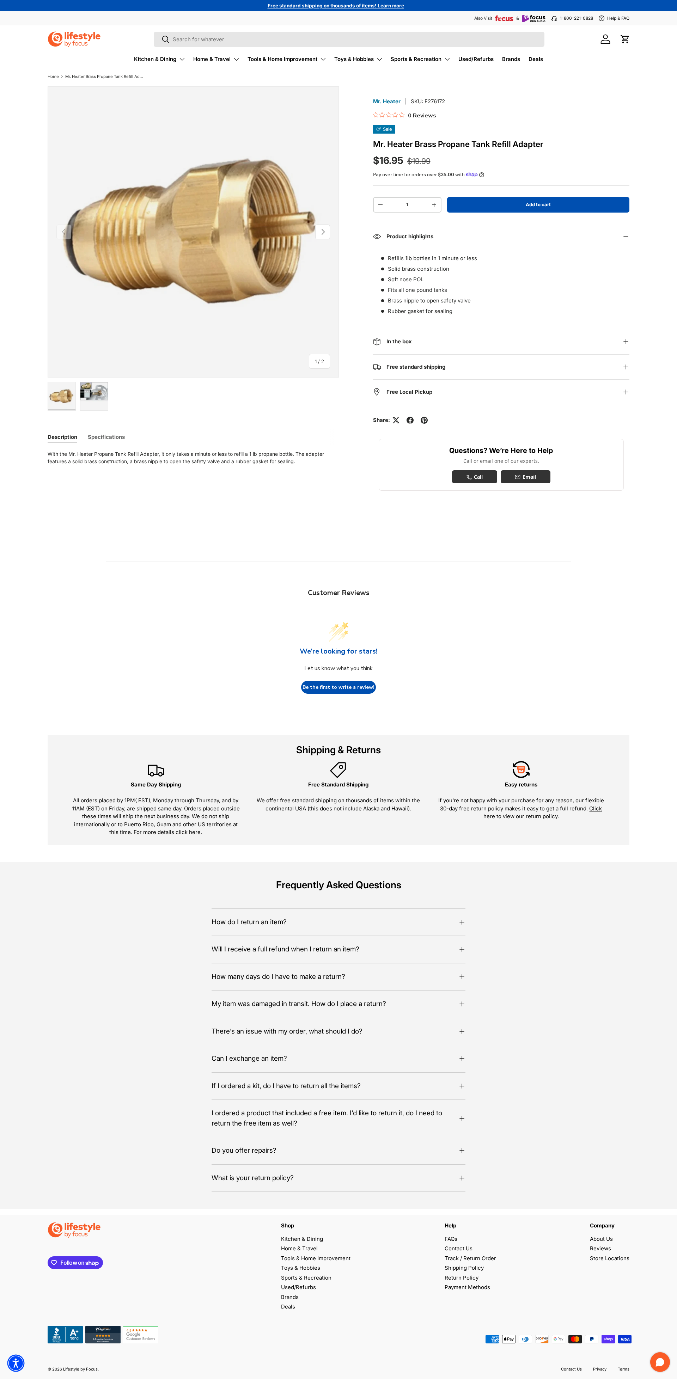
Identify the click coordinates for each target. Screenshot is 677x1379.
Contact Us (458, 1248)
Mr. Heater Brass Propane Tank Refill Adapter (105, 76)
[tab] (62, 437)
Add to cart (538, 204)
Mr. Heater (387, 101)
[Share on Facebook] (410, 420)
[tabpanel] (193, 457)
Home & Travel (212, 59)
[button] (625, 39)
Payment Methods (467, 1287)
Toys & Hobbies (354, 59)
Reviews (600, 1248)
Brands (511, 59)
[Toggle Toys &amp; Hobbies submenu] (379, 59)
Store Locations (609, 1258)
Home (53, 76)
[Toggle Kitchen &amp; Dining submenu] (182, 59)
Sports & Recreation (416, 59)
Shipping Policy (464, 1267)
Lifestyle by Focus (80, 1369)
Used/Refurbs (476, 59)
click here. (189, 832)
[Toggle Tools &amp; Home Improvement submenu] (323, 59)
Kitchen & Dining (155, 59)
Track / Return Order (470, 1258)
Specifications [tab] (106, 437)
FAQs (451, 1239)
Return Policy (461, 1277)
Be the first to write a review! (338, 687)
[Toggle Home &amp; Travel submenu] (236, 59)
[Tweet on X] (396, 420)
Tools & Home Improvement (282, 59)
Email (529, 476)
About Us (601, 1239)
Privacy (599, 1369)
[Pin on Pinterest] (424, 420)
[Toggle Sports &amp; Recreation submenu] (447, 59)
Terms (623, 1369)
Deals (536, 59)
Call (478, 476)
